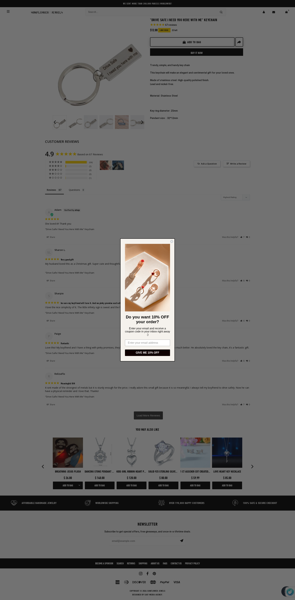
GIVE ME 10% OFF (147, 352)
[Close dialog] (171, 241)
